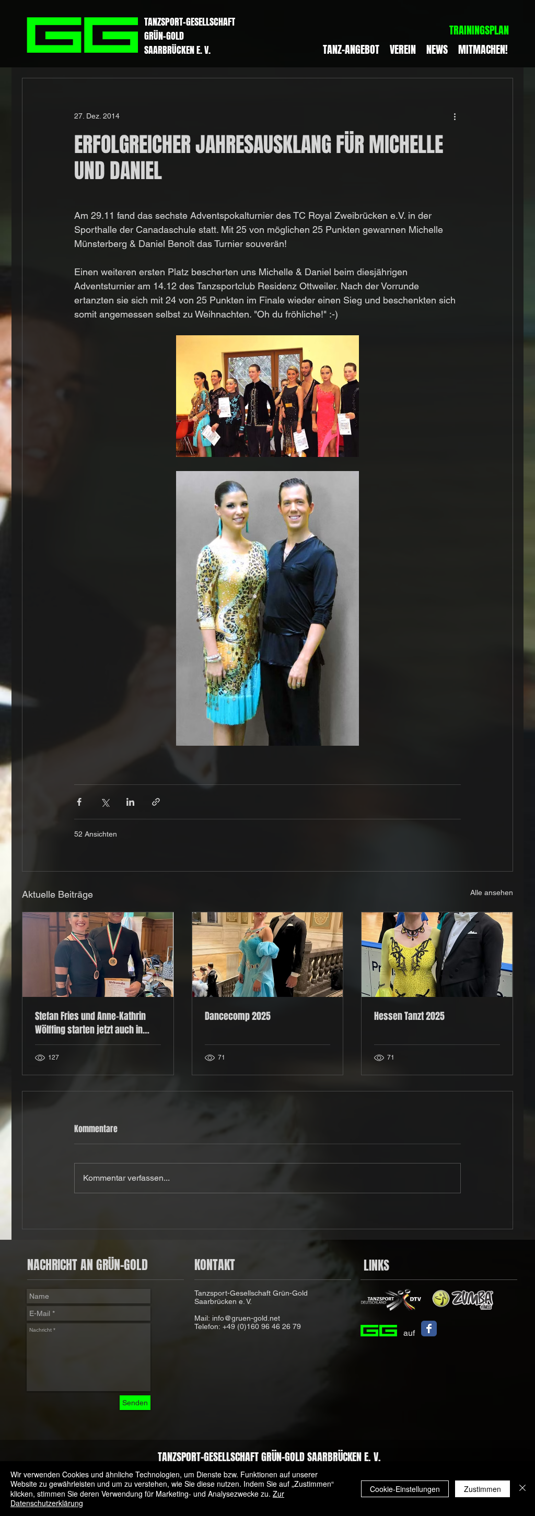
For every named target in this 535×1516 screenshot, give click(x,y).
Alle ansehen (491, 892)
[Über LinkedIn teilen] (130, 802)
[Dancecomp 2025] (267, 954)
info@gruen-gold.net (246, 1318)
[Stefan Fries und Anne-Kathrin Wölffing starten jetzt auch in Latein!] (97, 954)
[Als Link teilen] (156, 802)
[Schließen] (522, 1489)
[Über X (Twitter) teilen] (105, 802)
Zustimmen (482, 1489)
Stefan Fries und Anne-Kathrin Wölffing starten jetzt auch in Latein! (90, 1023)
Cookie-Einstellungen (405, 1489)
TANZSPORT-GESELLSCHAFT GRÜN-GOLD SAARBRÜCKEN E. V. (269, 1457)
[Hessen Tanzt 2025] (437, 954)
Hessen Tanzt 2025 (409, 1016)
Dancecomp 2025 (238, 1016)
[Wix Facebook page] (429, 1328)
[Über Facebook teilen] (79, 802)
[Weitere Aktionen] (454, 116)
